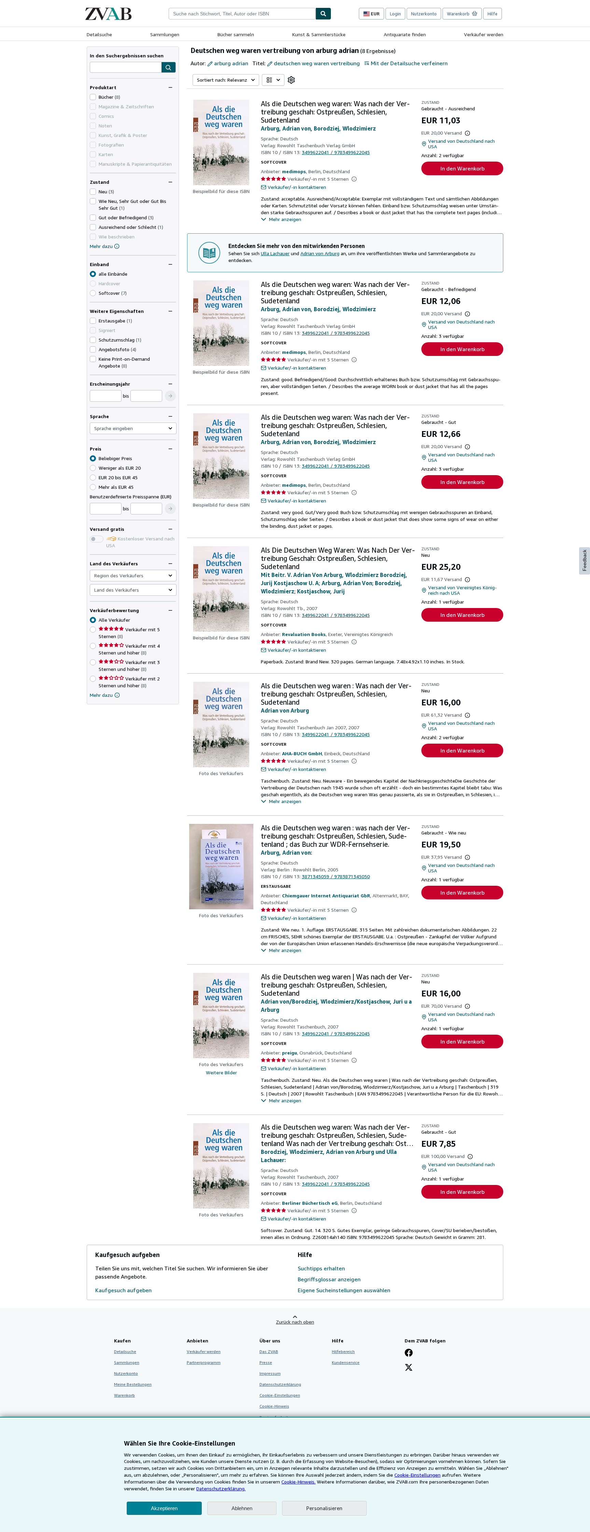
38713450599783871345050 (336, 876)
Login (395, 13)
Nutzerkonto (424, 13)
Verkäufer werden (483, 34)
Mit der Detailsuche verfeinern (409, 63)
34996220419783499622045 (336, 152)
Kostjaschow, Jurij (321, 591)
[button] (168, 67)
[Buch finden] (323, 13)
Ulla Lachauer (275, 253)
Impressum (270, 1373)
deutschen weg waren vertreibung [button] (317, 63)
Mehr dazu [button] (101, 695)
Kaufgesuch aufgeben (123, 1290)
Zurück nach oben (295, 1322)
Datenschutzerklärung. (220, 1488)
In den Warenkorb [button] (462, 168)
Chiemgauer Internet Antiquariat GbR (326, 895)
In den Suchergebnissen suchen (127, 55)
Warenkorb (124, 1395)
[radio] (93, 293)
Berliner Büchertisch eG (310, 1203)
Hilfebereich (343, 1351)
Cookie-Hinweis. (298, 1482)
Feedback (584, 560)
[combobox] (242, 13)
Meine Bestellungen (133, 1384)
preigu (289, 1052)
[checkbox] (93, 97)
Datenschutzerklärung (280, 1384)
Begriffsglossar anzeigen (329, 1279)
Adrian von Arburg (319, 253)
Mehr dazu (101, 246)
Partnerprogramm (204, 1362)
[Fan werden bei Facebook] (409, 1353)
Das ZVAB (268, 1351)
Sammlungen (164, 34)
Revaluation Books (304, 634)
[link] (291, 79)
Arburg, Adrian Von (347, 583)
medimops (294, 171)
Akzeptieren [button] (164, 1508)
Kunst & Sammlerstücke (319, 34)
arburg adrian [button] (231, 63)
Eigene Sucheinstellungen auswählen (344, 1290)
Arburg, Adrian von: (286, 852)
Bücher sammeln (235, 34)
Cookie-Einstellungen (417, 1475)
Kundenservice (346, 1362)
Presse (265, 1362)
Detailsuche (99, 34)
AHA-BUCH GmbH (302, 753)
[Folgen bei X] (409, 1368)
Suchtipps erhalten (321, 1268)
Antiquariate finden (405, 34)
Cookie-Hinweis (274, 1406)
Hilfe (492, 13)
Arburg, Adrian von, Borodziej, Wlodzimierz (318, 128)
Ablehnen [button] (241, 1508)
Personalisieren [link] (324, 1508)
